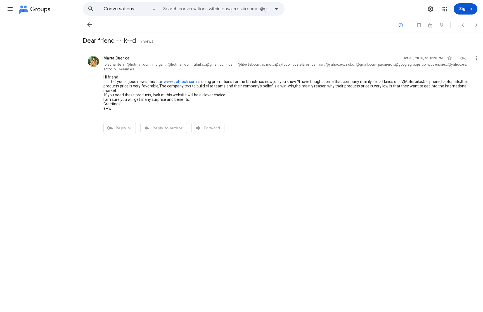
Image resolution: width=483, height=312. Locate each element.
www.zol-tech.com (180, 81)
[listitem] (283, 93)
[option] (130, 9)
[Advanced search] (276, 9)
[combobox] (217, 9)
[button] (10, 9)
